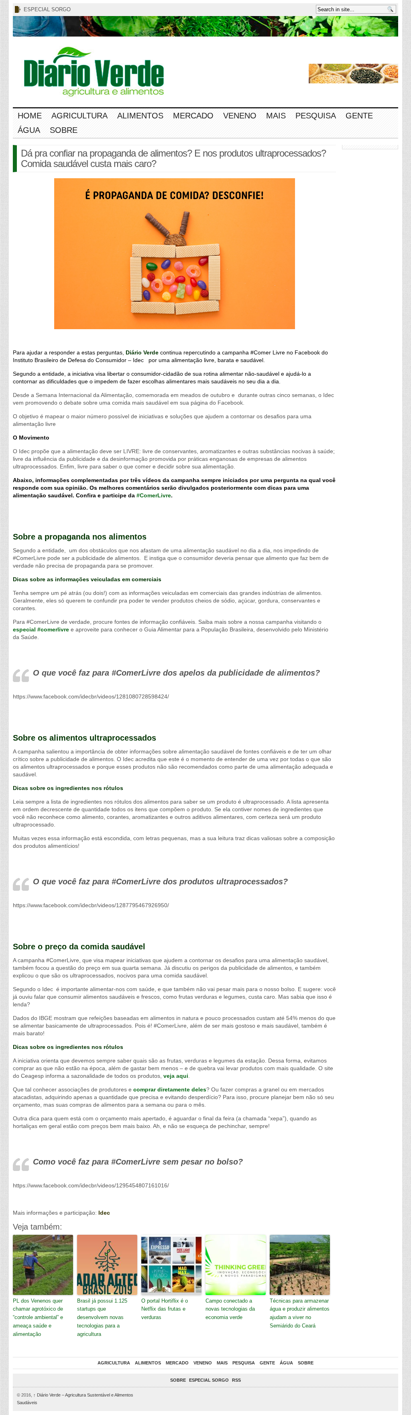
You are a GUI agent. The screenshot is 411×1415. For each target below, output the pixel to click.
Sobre (63, 130)
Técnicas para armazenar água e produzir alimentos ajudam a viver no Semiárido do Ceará (300, 1313)
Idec (104, 1212)
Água (29, 130)
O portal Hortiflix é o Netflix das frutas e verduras (164, 1309)
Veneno (239, 115)
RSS (236, 1380)
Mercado (193, 115)
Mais (276, 115)
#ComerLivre (153, 495)
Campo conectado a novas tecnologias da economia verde (230, 1309)
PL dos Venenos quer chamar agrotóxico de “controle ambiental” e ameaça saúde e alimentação (38, 1317)
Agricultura (79, 115)
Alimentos (140, 115)
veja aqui (175, 1076)
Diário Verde (142, 352)
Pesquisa (315, 115)
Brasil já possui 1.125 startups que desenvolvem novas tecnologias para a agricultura (102, 1317)
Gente (359, 115)
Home (30, 115)
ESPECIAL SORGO (47, 9)
